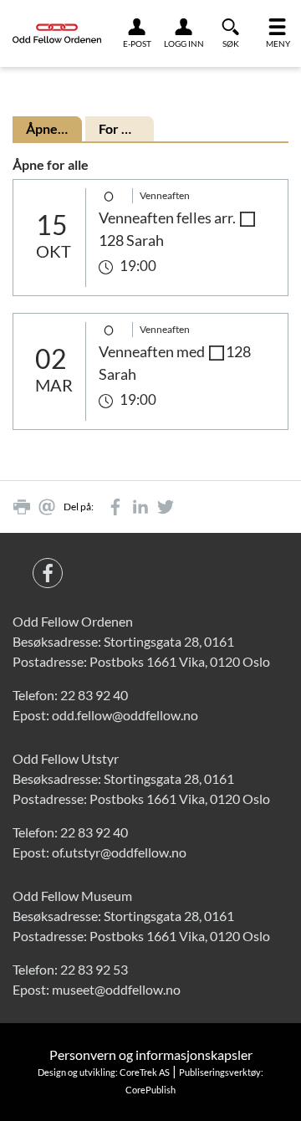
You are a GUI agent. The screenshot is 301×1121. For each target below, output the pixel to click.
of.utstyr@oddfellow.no (119, 852)
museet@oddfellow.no (116, 989)
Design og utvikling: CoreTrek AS (104, 1072)
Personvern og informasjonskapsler (151, 1054)
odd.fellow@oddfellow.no (125, 715)
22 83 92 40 (94, 695)
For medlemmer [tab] (127, 128)
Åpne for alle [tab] (54, 128)
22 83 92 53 (94, 969)
